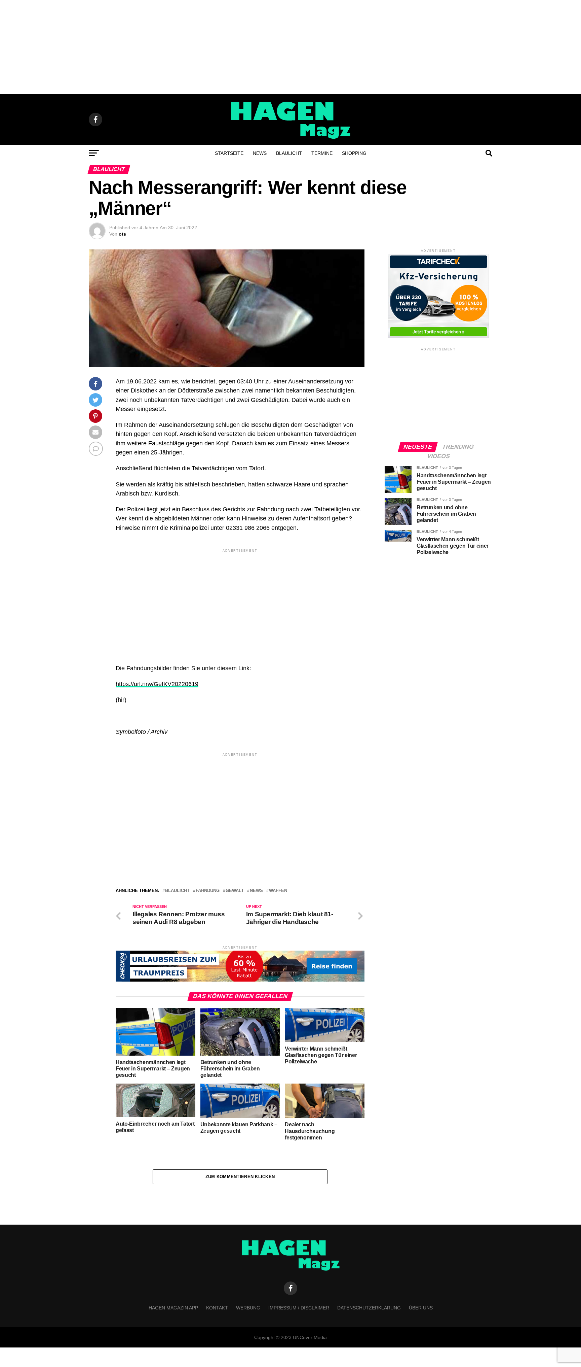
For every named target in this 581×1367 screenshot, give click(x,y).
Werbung (248, 1307)
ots (122, 234)
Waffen (278, 891)
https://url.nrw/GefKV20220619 (157, 684)
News (260, 153)
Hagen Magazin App (173, 1307)
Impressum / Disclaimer (298, 1307)
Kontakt (217, 1307)
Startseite (229, 153)
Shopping (354, 153)
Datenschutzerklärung (369, 1307)
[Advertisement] (290, 47)
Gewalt (235, 891)
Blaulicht (289, 153)
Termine (322, 153)
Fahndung (208, 891)
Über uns (421, 1307)
